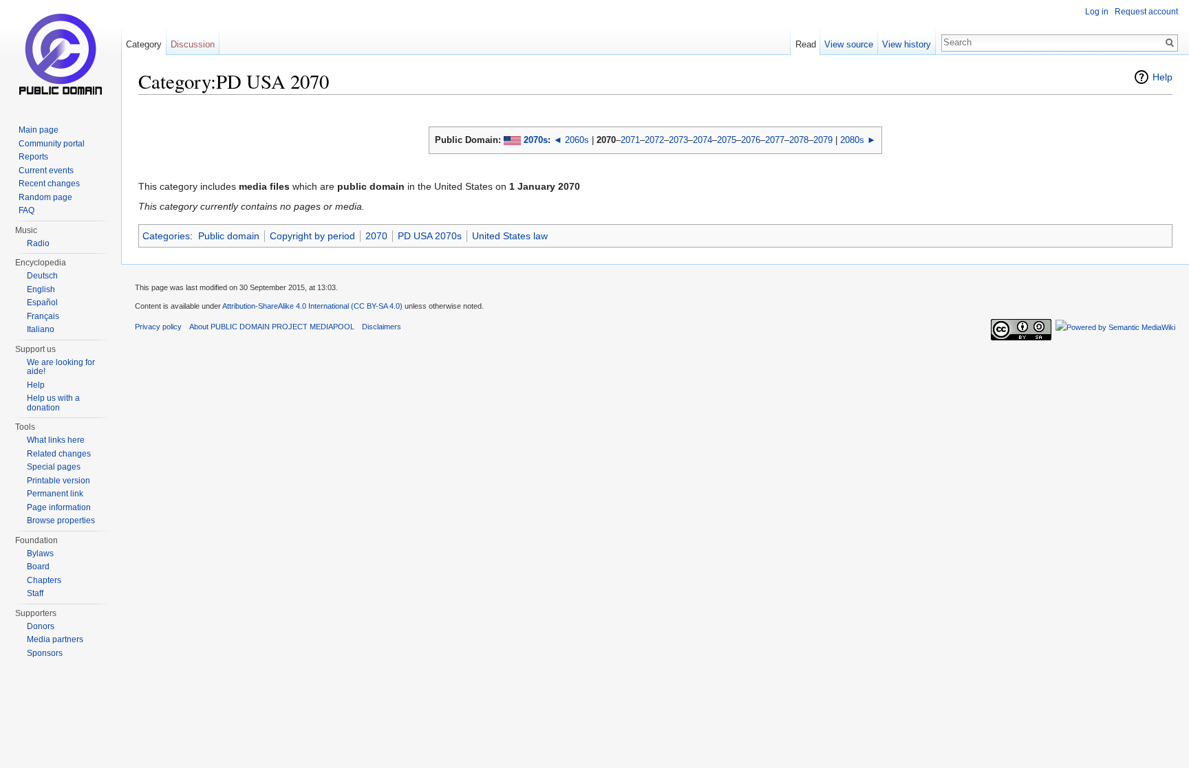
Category (144, 44)
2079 (823, 140)
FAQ (26, 210)
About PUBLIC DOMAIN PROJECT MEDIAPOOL (271, 326)
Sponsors (45, 653)
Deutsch (42, 276)
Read (805, 44)
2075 (726, 140)
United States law (510, 235)
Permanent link (55, 493)
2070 (376, 235)
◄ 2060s (571, 140)
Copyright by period (312, 235)
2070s (536, 140)
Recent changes (49, 183)
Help (1162, 77)
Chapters (44, 580)
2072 (654, 140)
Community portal (52, 144)
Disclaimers (381, 326)
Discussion (193, 44)
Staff (35, 593)
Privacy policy (158, 326)
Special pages (54, 467)
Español (42, 302)
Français (43, 316)
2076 (750, 140)
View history (906, 44)
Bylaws (40, 553)
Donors (40, 626)
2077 (774, 140)
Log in (1096, 12)
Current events (46, 170)
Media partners (55, 639)
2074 (702, 140)
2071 (630, 140)
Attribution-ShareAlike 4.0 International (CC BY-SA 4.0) (312, 306)
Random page (45, 197)
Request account (1146, 12)
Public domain (228, 235)
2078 (798, 140)
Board (38, 566)
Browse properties (61, 520)
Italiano (40, 329)
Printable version (58, 480)
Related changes (59, 454)
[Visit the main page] (61, 55)
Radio (38, 243)
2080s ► (858, 140)
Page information (59, 507)
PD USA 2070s (430, 235)
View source (848, 44)
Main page (38, 130)
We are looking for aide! (61, 367)
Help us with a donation (53, 403)
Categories (166, 235)
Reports (33, 157)
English (41, 289)
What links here (56, 440)
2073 (678, 140)
